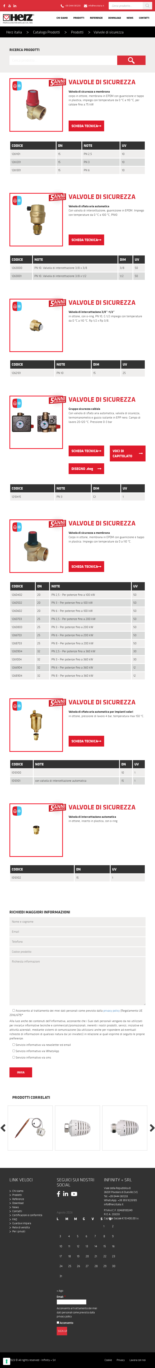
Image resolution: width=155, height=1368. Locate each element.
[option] (30, 1128)
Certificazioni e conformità (27, 1215)
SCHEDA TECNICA (84, 125)
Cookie (108, 1360)
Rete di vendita (21, 1227)
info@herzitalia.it (113, 1204)
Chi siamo (62, 17)
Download (114, 17)
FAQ (14, 1219)
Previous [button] (3, 1127)
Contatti (144, 17)
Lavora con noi (137, 1360)
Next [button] (152, 1127)
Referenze (96, 17)
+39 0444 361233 (118, 1196)
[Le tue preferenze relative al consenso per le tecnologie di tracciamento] (6, 1361)
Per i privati (18, 1231)
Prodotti (78, 17)
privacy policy (111, 1010)
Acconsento (66, 1323)
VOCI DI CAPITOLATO (122, 453)
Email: (61, 1296)
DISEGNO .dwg (82, 468)
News (130, 17)
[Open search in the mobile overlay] (130, 5)
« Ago (60, 1290)
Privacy (121, 1360)
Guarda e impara (21, 1223)
